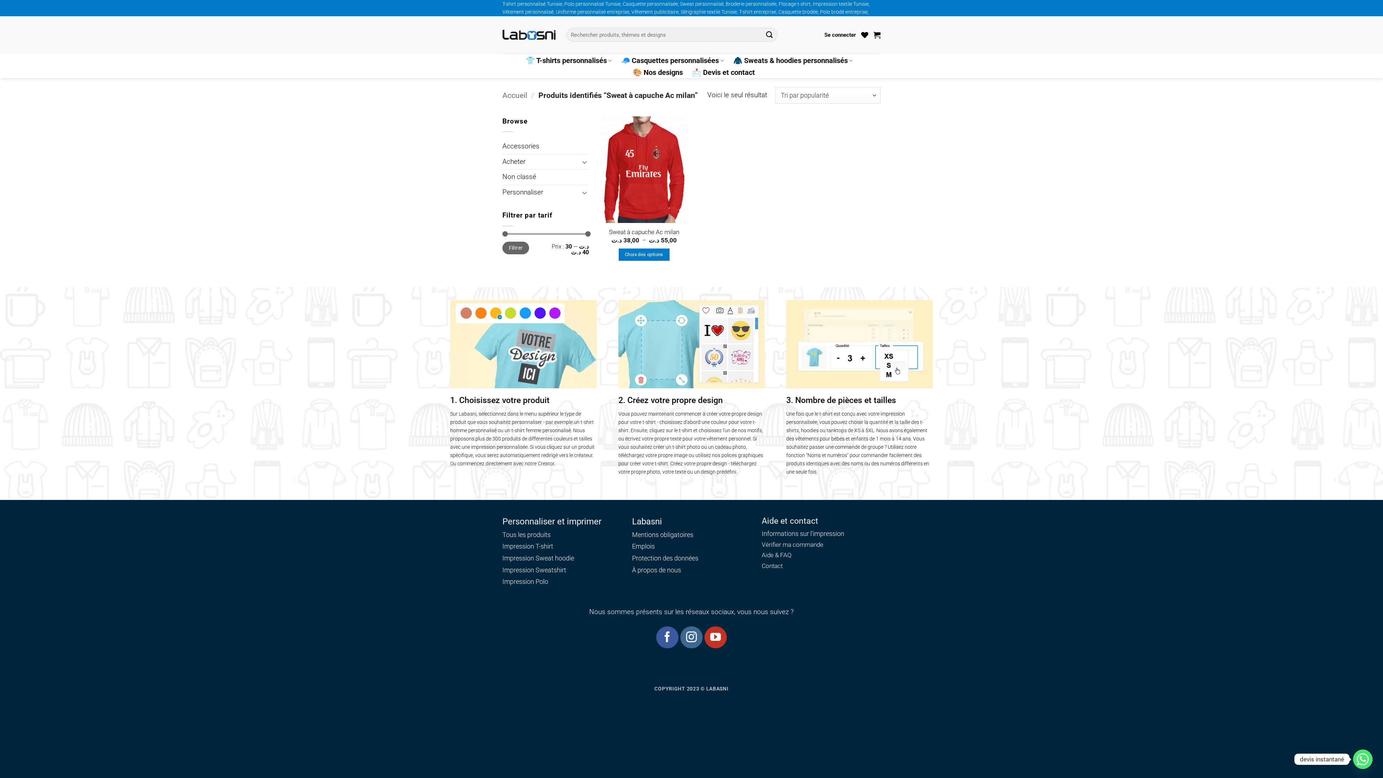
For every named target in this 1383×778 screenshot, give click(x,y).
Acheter (513, 162)
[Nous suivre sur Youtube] (715, 637)
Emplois (643, 546)
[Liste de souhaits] (864, 35)
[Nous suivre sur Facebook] (667, 637)
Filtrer (516, 248)
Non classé (519, 177)
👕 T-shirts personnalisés (566, 60)
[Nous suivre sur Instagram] (691, 637)
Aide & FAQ (777, 555)
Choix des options (644, 254)
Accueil (514, 95)
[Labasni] (529, 35)
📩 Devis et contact (723, 72)
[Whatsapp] (1363, 759)
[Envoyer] (769, 35)
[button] (840, 34)
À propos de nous (656, 570)
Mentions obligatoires (662, 534)
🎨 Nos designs (658, 72)
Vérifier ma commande (792, 544)
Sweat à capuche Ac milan (644, 232)
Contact (772, 566)
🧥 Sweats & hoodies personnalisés (790, 60)
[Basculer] (584, 162)
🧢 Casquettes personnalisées (670, 60)
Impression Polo (525, 581)
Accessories (521, 146)
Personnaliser (522, 192)
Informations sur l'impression (803, 533)
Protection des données (665, 558)
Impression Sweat (528, 558)
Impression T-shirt (527, 546)
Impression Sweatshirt (534, 570)
